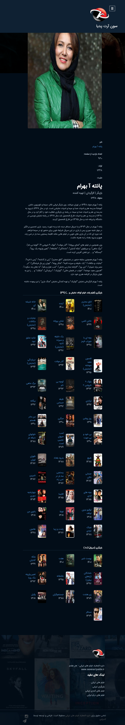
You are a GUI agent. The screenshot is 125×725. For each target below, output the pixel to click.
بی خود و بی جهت (87, 436)
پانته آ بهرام (97, 146)
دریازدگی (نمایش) (31, 361)
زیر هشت (87, 594)
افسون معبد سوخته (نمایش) (87, 364)
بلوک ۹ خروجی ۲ (87, 383)
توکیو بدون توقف (86, 511)
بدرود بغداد (59, 458)
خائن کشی (86, 321)
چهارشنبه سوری (31, 494)
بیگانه (33, 401)
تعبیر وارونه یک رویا (30, 576)
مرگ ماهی (31, 383)
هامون (33, 529)
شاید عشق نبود (31, 339)
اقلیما (61, 494)
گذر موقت (59, 361)
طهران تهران (33, 458)
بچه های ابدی (87, 494)
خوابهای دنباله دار (32, 436)
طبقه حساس (60, 401)
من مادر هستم (32, 418)
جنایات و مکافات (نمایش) (31, 321)
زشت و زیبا (59, 529)
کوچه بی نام (60, 383)
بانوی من (31, 512)
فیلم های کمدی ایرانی (94, 691)
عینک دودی (88, 529)
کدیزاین (103, 719)
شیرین (32, 475)
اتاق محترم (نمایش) (86, 303)
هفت (61, 559)
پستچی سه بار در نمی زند (60, 476)
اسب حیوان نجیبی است (61, 438)
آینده (61, 303)
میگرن (61, 418)
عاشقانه (60, 576)
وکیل (33, 594)
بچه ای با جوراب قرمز (86, 339)
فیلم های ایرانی (97, 682)
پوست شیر (86, 559)
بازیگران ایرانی (98, 687)
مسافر (88, 612)
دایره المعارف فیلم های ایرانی (78, 716)
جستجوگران (58, 594)
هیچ (89, 458)
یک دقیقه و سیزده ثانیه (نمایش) (59, 342)
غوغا (62, 512)
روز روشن (87, 418)
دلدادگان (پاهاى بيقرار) (87, 576)
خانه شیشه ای (30, 303)
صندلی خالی (88, 475)
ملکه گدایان (33, 558)
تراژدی (88, 401)
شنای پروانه (58, 321)
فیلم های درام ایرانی (95, 695)
